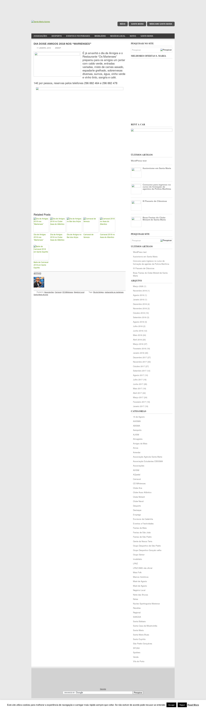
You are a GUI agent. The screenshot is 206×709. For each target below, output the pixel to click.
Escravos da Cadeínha (143, 519)
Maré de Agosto (140, 581)
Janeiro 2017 (138, 406)
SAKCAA (137, 616)
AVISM (136, 470)
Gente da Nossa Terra (142, 541)
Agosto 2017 (138, 375)
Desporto (57, 36)
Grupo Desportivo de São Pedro (147, 545)
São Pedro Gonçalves (142, 643)
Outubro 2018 (139, 312)
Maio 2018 (137, 335)
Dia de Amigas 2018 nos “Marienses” (40, 237)
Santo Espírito (139, 639)
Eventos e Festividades (78, 36)
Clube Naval (138, 501)
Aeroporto (137, 430)
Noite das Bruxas (140, 594)
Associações (40, 36)
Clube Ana (137, 487)
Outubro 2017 (139, 366)
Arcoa (135, 447)
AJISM (136, 434)
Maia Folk (137, 572)
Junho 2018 (138, 330)
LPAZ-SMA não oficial (142, 568)
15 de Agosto (139, 416)
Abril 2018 (137, 339)
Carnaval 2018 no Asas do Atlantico (107, 235)
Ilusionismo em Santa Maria (157, 168)
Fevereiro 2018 (139, 348)
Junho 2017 (138, 384)
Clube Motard (139, 496)
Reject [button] (182, 704)
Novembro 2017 (140, 361)
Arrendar (136, 452)
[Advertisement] (103, 7)
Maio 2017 (137, 388)
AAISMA (137, 421)
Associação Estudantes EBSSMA (148, 461)
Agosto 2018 (138, 321)
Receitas (137, 607)
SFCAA (136, 648)
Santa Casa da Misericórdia (145, 625)
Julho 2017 (138, 379)
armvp (37, 273)
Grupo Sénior (138, 554)
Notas (133, 36)
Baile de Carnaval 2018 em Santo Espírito (41, 265)
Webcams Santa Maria (160, 24)
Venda (135, 656)
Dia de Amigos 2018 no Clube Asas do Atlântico (57, 237)
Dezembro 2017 (140, 357)
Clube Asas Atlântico (142, 492)
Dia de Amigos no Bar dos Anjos (74, 235)
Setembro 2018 (139, 317)
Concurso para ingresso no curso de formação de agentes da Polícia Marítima (157, 186)
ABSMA (136, 425)
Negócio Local (117, 36)
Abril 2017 (137, 393)
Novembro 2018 (140, 308)
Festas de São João (142, 532)
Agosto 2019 (138, 295)
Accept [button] (171, 704)
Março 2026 (138, 286)
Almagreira (137, 438)
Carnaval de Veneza (88, 235)
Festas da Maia (140, 527)
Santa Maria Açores (41, 294)
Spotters (136, 652)
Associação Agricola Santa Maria (147, 456)
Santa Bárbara (139, 621)
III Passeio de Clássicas (155, 201)
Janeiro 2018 (138, 352)
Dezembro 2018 (140, 304)
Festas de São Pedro (142, 536)
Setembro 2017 (139, 370)
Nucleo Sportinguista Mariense (146, 603)
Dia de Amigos (98, 292)
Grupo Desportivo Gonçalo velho (147, 550)
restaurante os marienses (114, 292)
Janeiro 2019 (138, 299)
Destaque (137, 510)
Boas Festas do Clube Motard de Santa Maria (154, 218)
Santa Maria (137, 24)
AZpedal (136, 474)
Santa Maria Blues (141, 634)
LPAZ (135, 563)
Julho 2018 (138, 326)
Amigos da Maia (140, 443)
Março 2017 (138, 397)
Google (103, 689)
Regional (137, 612)
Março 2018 (138, 344)
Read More (193, 704)
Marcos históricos (141, 576)
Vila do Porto (138, 661)
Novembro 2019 (140, 290)
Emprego (137, 514)
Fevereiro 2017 (139, 401)
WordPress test (139, 160)
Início (122, 24)
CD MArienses (67, 292)
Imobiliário (100, 36)
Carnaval (58, 292)
